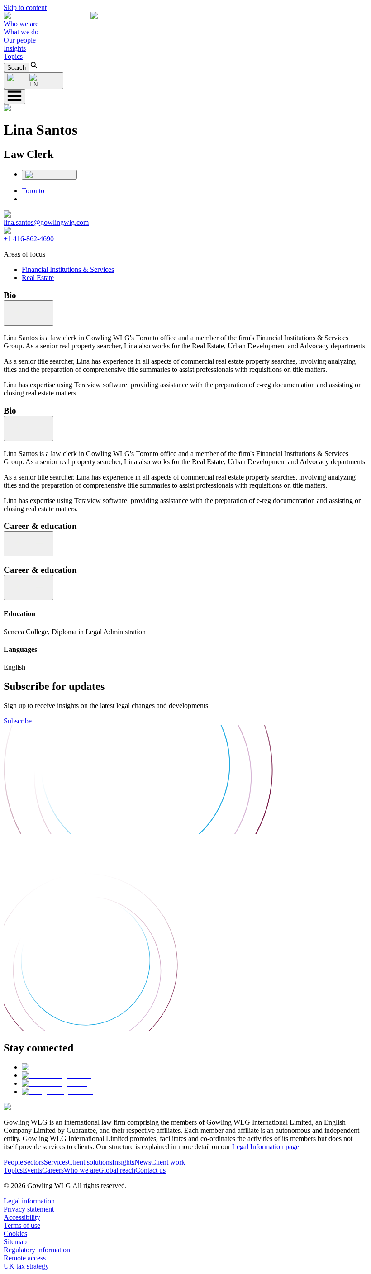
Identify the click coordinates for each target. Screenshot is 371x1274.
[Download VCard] (49, 175)
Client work (168, 1162)
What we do (21, 32)
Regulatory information (37, 1250)
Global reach (117, 1170)
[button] (91, 15)
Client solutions (90, 1162)
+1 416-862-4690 (29, 238)
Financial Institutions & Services (68, 269)
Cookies (15, 1233)
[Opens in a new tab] (52, 1067)
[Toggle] (28, 313)
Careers (53, 1170)
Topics (13, 56)
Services (56, 1162)
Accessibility (22, 1217)
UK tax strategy (26, 1266)
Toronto (33, 191)
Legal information (29, 1201)
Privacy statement (29, 1209)
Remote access (25, 1258)
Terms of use (22, 1225)
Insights (15, 48)
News (142, 1162)
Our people (20, 40)
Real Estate (38, 277)
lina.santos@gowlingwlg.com (46, 222)
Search (16, 67)
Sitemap (15, 1241)
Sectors (33, 1162)
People (13, 1162)
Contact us (150, 1170)
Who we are (21, 24)
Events (32, 1170)
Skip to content (25, 7)
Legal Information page (265, 1146)
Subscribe (18, 721)
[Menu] (14, 96)
